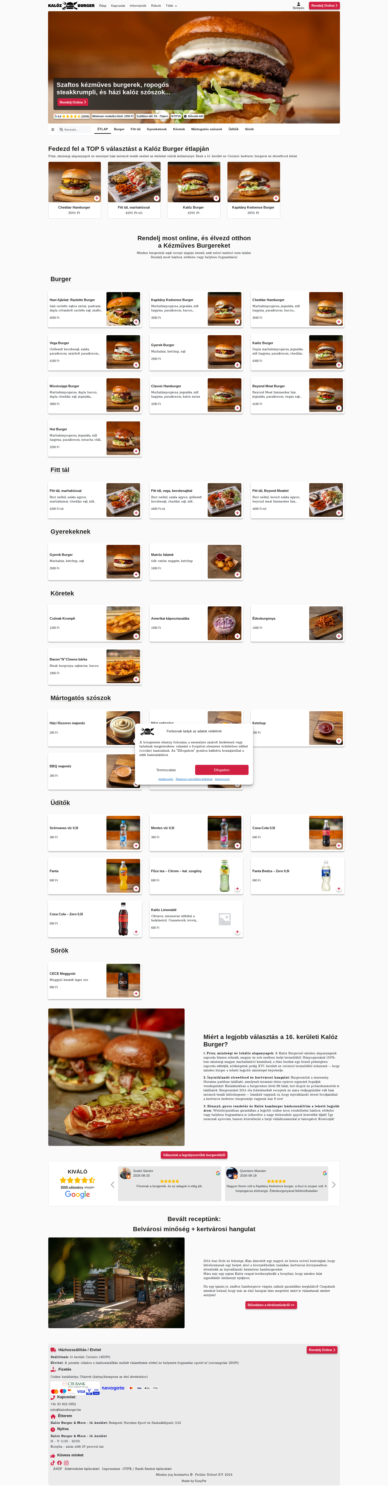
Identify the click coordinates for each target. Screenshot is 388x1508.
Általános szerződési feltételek (194, 779)
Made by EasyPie (194, 1481)
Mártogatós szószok (206, 129)
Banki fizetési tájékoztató (153, 1469)
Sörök (249, 129)
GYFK (127, 1469)
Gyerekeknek (157, 129)
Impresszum (222, 779)
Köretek (179, 129)
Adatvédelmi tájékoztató (82, 1469)
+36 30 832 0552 (63, 1404)
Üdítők (234, 129)
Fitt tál (136, 129)
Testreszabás (166, 770)
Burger (119, 129)
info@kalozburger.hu (66, 1410)
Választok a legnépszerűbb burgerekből (194, 1155)
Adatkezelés (165, 779)
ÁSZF (57, 1469)
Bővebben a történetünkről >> (271, 1305)
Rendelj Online (323, 5)
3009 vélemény (72, 1187)
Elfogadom (222, 770)
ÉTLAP (102, 129)
